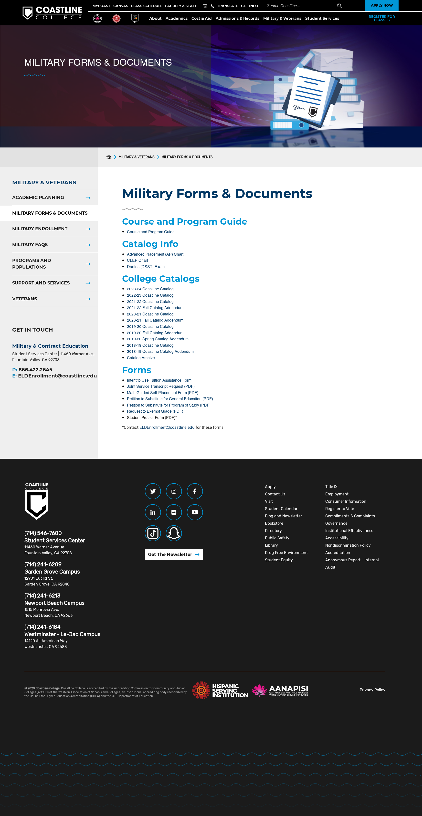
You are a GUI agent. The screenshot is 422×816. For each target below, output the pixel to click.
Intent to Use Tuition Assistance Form (159, 380)
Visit (269, 501)
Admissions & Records (237, 18)
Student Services (322, 18)
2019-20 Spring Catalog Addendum (158, 339)
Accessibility (336, 538)
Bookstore (274, 523)
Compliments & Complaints (350, 516)
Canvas (120, 6)
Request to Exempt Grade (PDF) (155, 411)
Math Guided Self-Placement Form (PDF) (162, 392)
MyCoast (101, 6)
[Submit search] (340, 6)
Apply (270, 486)
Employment (336, 494)
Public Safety (277, 538)
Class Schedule (146, 6)
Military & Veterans (282, 18)
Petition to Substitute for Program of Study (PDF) (169, 405)
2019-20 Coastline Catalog (150, 326)
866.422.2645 (35, 370)
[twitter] (153, 491)
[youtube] (195, 512)
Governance (336, 523)
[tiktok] (153, 533)
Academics (177, 18)
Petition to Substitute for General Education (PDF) (170, 398)
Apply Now (382, 5)
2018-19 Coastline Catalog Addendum (160, 351)
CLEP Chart (137, 260)
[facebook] (195, 491)
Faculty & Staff (181, 6)
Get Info (249, 6)
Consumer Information (345, 501)
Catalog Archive (141, 357)
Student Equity (279, 560)
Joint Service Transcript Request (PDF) (161, 386)
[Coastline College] (36, 501)
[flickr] (174, 512)
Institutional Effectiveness (349, 530)
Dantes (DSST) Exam (146, 266)
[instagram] (174, 491)
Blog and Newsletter (283, 516)
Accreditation (337, 552)
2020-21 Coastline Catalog (150, 314)
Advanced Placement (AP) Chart (155, 254)
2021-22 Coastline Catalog (150, 301)
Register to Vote (339, 508)
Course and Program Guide (151, 231)
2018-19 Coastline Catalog (150, 345)
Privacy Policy (372, 690)
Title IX (331, 486)
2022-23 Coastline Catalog (150, 295)
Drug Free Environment (286, 552)
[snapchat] (174, 533)
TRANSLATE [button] (227, 6)
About (155, 18)
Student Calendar (281, 508)
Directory (273, 530)
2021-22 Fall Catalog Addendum (155, 307)
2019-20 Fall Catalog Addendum (155, 332)
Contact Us (275, 494)
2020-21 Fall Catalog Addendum (155, 320)
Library (271, 545)
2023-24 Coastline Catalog (150, 289)
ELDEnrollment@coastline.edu (167, 427)
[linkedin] (153, 512)
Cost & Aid (201, 18)
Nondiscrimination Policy (348, 545)
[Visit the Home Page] (109, 157)
